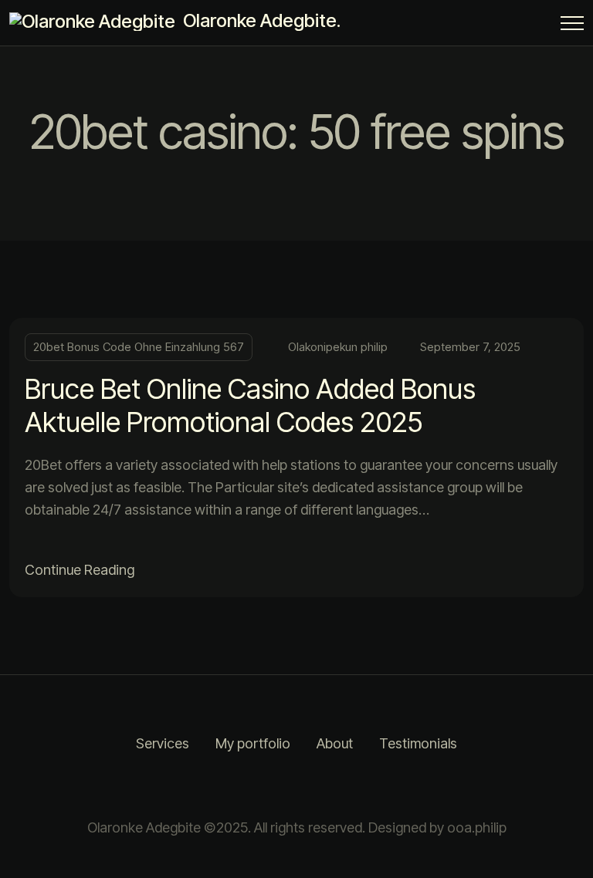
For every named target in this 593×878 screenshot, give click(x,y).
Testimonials (418, 743)
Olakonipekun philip (338, 346)
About (335, 743)
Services (162, 743)
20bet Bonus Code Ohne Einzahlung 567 (138, 346)
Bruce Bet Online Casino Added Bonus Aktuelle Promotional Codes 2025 (250, 405)
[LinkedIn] (315, 786)
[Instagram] (277, 786)
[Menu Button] (572, 25)
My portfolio (252, 743)
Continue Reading (79, 570)
